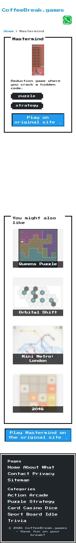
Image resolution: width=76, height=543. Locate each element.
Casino (32, 508)
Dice (51, 508)
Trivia (17, 520)
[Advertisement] (38, 174)
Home (9, 31)
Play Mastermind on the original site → (38, 435)
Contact (19, 473)
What (48, 467)
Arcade (39, 495)
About (31, 467)
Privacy (44, 473)
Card (14, 508)
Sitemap (19, 480)
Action (17, 495)
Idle (51, 514)
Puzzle (17, 501)
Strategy (42, 501)
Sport (15, 514)
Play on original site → (38, 120)
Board (34, 514)
